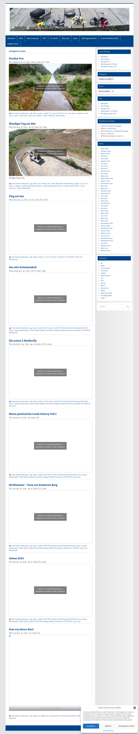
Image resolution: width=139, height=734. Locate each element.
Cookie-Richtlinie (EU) (109, 38)
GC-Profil (54, 38)
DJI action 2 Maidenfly (23, 340)
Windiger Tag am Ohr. (22, 123)
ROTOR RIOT (74, 186)
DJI (84, 183)
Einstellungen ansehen (127, 726)
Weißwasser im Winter (109, 64)
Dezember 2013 (106, 238)
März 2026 (104, 149)
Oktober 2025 (106, 151)
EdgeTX (18, 186)
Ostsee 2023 (16, 558)
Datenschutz (105, 276)
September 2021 (107, 178)
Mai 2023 (104, 169)
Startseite (11, 38)
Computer (104, 271)
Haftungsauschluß (89, 38)
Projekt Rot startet (114, 126)
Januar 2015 (105, 231)
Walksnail (51, 115)
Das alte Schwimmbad (22, 267)
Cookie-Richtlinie (108, 730)
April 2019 (104, 201)
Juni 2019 (104, 196)
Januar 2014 (105, 236)
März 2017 (104, 221)
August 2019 (105, 193)
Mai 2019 (104, 198)
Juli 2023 (104, 164)
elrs (66, 113)
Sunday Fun (16, 58)
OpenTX (67, 186)
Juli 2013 (104, 243)
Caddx (46, 113)
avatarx (40, 113)
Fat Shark (62, 716)
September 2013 (107, 241)
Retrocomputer (33, 38)
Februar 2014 (105, 233)
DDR (21, 38)
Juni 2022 (104, 174)
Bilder (103, 266)
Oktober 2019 (106, 191)
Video (47, 62)
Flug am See (16, 196)
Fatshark (38, 186)
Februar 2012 (105, 251)
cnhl (54, 113)
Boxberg (70, 183)
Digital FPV (45, 716)
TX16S (45, 115)
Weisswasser (60, 115)
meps (11, 115)
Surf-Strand (105, 59)
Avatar (35, 113)
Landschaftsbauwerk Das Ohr (52, 186)
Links (75, 38)
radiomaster (23, 115)
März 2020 (104, 188)
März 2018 (104, 213)
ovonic (16, 115)
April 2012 (104, 248)
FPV (44, 38)
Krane (86, 113)
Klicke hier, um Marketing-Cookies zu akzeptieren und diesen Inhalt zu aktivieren (50, 87)
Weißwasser (26, 188)
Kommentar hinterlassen (20, 113)
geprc (74, 113)
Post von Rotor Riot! (21, 629)
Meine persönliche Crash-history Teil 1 (32, 413)
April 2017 (104, 218)
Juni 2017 (104, 216)
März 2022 (104, 176)
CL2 (50, 113)
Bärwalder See (61, 183)
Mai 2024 (104, 156)
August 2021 (105, 181)
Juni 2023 (104, 166)
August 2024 (105, 154)
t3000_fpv (31, 115)
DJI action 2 (60, 113)
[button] (135, 708)
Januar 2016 (105, 226)
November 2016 (107, 223)
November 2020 (107, 183)
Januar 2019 (105, 203)
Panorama (104, 288)
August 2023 (105, 161)
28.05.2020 (112, 129)
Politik (103, 291)
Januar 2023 (105, 171)
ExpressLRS (54, 716)
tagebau (39, 115)
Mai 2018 (104, 208)
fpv (70, 113)
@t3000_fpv (37, 183)
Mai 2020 (104, 186)
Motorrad (65, 38)
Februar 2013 (105, 246)
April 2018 (104, 211)
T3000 (28, 62)
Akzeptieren (91, 726)
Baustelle (104, 57)
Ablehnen (108, 726)
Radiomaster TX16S (73, 716)
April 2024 (104, 159)
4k (35, 62)
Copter (38, 62)
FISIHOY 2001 (12, 44)
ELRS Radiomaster (28, 186)
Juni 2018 (104, 206)
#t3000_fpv (46, 183)
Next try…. (111, 134)
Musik (103, 286)
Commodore (105, 268)
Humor (103, 283)
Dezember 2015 (106, 228)
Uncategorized (106, 295)
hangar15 (80, 113)
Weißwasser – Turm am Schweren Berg (33, 484)
